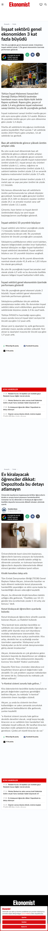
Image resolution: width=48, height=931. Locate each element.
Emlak (14, 24)
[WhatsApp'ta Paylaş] (27, 55)
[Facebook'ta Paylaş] (33, 55)
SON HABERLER (10, 390)
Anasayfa (6, 24)
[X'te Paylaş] (38, 55)
